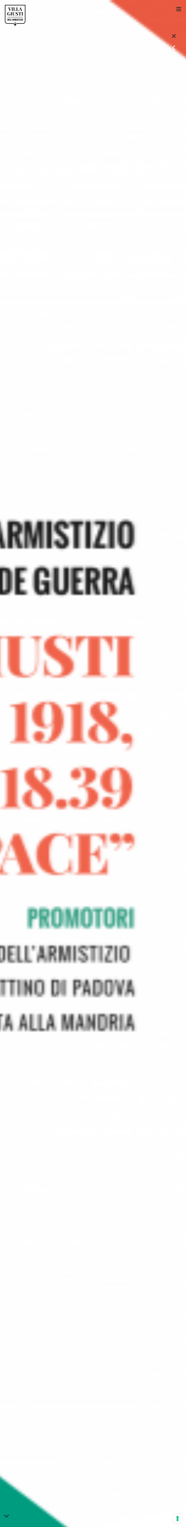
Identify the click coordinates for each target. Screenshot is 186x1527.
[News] (173, 36)
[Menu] (178, 8)
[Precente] (173, 46)
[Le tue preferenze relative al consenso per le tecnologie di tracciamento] (177, 1518)
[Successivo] (173, 62)
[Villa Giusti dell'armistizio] (15, 15)
